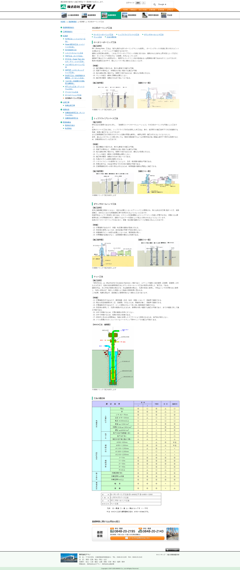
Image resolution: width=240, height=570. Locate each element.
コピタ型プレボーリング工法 (75, 66)
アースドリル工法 (71, 92)
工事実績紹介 (68, 32)
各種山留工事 (70, 105)
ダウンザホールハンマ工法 (154, 34)
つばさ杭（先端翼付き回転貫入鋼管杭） (75, 82)
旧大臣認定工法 (70, 50)
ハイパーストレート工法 (74, 53)
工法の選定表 (111, 37)
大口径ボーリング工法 (73, 98)
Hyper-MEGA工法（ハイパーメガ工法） (74, 45)
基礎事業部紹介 (68, 27)
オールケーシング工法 (73, 95)
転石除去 (68, 128)
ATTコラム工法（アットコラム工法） (74, 88)
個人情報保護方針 (173, 554)
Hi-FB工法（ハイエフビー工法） (75, 40)
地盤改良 (66, 109)
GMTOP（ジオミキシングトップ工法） (74, 71)
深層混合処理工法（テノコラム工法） (75, 114)
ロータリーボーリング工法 (103, 34)
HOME (125, 10)
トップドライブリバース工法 (128, 34)
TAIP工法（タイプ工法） (74, 56)
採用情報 (161, 10)
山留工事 (66, 102)
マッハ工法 (98, 37)
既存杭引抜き (70, 125)
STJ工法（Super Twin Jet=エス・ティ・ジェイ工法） (75, 60)
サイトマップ (160, 554)
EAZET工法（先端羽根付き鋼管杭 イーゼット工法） (75, 77)
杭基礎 (65, 36)
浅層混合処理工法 (71, 118)
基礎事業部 (72, 22)
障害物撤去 (67, 122)
